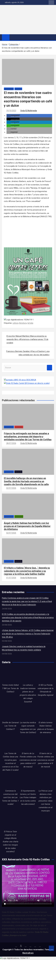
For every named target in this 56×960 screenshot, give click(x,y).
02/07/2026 (11, 488)
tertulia (30, 323)
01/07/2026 (11, 578)
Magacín (18, 472)
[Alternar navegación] (13, 37)
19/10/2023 (11, 111)
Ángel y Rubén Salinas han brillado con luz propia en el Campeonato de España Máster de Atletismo (27, 526)
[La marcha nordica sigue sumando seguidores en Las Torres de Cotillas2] (28, 712)
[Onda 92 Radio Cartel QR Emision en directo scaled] (26, 383)
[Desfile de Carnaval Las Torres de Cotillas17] (10, 712)
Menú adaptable (51, 2)
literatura (23, 323)
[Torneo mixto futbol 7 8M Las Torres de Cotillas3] (10, 675)
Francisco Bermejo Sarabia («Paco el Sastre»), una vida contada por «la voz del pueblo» (27, 353)
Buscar (49, 367)
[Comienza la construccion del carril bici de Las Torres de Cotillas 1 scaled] (10, 780)
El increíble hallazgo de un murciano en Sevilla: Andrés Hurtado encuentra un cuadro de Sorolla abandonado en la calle (26, 481)
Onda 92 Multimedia (28, 111)
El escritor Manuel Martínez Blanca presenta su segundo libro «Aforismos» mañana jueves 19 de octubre (27, 339)
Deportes (19, 516)
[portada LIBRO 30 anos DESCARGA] (20, 380)
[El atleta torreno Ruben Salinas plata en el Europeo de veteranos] (45, 712)
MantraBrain (28, 953)
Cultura (18, 89)
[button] (13, 115)
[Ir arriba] (51, 948)
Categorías (9, 89)
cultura (15, 323)
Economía (19, 427)
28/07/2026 (11, 443)
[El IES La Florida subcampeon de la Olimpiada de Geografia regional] (45, 675)
